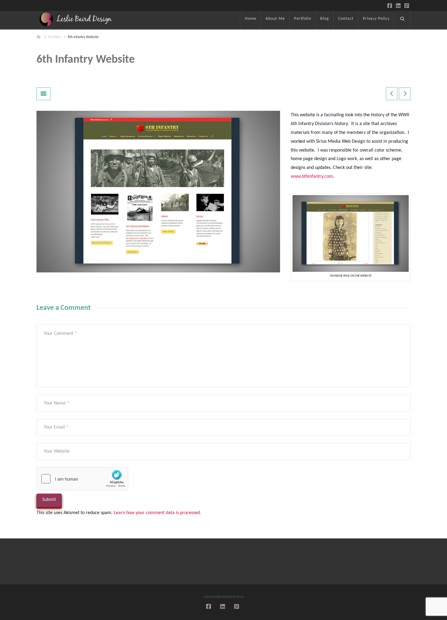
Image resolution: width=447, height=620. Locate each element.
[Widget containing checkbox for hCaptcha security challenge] (82, 478)
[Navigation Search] (402, 20)
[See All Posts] (43, 93)
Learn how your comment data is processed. (157, 512)
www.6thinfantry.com (312, 176)
